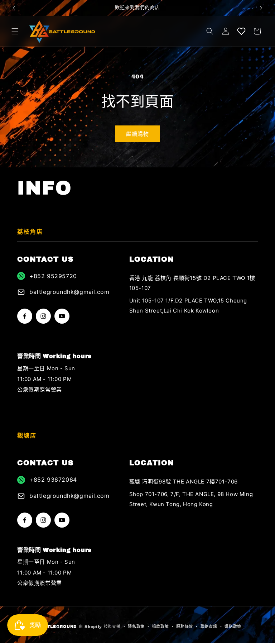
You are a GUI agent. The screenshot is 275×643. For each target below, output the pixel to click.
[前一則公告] (14, 8)
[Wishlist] (241, 31)
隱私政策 (136, 626)
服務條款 (184, 626)
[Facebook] (24, 316)
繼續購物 (137, 134)
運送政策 (233, 626)
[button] (15, 31)
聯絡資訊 (209, 626)
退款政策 (160, 626)
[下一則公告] (261, 8)
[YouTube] (61, 316)
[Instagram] (43, 316)
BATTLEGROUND (57, 626)
